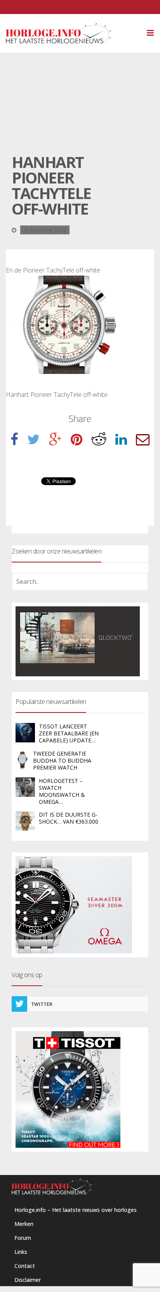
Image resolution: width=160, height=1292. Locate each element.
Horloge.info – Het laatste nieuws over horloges (75, 1209)
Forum (22, 1237)
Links (20, 1251)
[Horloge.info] (72, 33)
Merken (23, 1223)
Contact (24, 1265)
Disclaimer (27, 1279)
